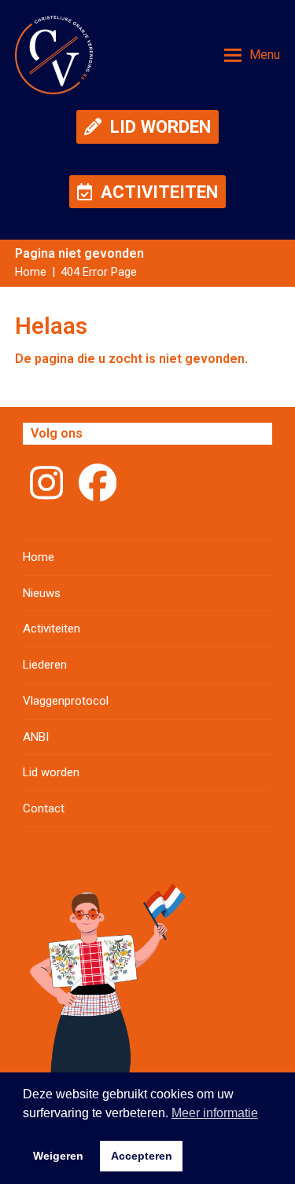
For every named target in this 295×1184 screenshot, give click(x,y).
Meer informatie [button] (214, 1113)
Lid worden (51, 772)
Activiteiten (51, 628)
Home (38, 557)
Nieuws (42, 593)
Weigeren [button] (58, 1155)
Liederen (45, 665)
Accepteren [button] (141, 1155)
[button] (252, 55)
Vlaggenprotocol (66, 701)
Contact (44, 808)
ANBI (36, 737)
